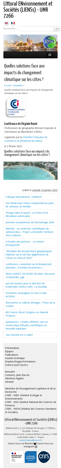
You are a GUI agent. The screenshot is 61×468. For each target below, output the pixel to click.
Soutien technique (15, 358)
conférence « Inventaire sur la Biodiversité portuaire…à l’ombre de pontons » (29, 266)
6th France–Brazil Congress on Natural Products (27, 314)
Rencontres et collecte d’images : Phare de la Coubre (30, 304)
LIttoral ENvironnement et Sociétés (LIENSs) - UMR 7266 (28, 10)
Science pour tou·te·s (16, 364)
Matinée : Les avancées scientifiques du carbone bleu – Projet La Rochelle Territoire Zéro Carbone (30, 232)
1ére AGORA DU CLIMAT (19, 334)
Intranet (9, 381)
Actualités (18, 85)
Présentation (12, 348)
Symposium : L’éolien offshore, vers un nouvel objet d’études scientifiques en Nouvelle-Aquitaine (27, 325)
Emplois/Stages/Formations (20, 361)
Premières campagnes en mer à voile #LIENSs (26, 294)
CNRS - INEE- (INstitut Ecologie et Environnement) (23, 397)
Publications (11, 354)
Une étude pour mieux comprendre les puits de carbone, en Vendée (30, 204)
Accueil (7, 85)
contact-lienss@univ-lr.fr (30, 440)
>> (57, 28)
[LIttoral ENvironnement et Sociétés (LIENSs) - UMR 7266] (6, 22)
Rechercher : (10, 28)
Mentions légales (14, 378)
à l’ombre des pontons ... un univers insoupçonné (25, 243)
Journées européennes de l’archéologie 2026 (30, 222)
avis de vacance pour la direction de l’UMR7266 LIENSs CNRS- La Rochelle (26, 285)
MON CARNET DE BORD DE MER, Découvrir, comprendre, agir (30, 275)
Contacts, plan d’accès (17, 375)
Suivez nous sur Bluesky (21, 443)
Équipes (9, 351)
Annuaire (10, 371)
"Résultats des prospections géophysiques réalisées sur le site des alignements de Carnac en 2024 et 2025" (29, 254)
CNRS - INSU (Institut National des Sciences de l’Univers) (30, 403)
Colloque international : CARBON (24, 196)
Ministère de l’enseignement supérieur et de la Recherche (30, 390)
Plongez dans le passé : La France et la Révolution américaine (27, 214)
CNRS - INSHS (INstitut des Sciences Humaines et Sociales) (30, 410)
